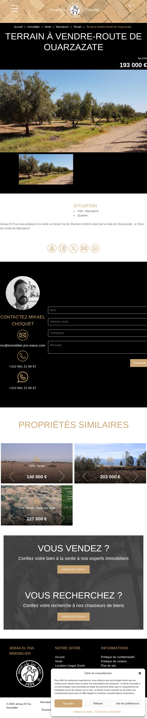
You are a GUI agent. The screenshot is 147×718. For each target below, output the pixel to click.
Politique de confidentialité (108, 711)
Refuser (98, 703)
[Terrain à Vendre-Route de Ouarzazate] (73, 110)
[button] (140, 673)
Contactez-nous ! (73, 569)
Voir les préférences (127, 703)
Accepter (68, 703)
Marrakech (62, 26)
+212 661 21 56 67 (22, 366)
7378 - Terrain (37, 465)
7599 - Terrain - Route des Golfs (36, 507)
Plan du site (108, 665)
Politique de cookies (83, 711)
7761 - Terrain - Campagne (110, 465)
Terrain (78, 26)
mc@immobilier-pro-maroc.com (22, 345)
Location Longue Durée (70, 665)
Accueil (18, 26)
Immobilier (33, 26)
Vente (48, 26)
